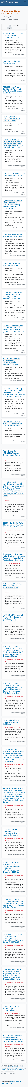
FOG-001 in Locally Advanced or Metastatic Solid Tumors (14, 174)
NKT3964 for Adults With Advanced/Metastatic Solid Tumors (12, 722)
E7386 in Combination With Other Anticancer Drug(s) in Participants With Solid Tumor (13, 525)
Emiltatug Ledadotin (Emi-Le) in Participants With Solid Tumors (11, 119)
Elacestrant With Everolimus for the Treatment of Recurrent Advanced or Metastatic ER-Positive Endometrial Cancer (14, 557)
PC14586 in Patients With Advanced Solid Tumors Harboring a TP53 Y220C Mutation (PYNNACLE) (12, 295)
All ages (9, 28)
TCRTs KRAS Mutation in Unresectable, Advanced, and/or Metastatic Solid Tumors (11, 362)
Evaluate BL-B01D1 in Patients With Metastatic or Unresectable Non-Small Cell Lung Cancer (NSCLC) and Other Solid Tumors (13, 144)
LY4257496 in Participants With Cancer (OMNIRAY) (12, 264)
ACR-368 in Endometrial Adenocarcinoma (12, 62)
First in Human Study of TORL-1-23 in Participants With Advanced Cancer (12, 424)
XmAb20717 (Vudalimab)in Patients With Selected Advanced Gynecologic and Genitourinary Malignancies (13, 1038)
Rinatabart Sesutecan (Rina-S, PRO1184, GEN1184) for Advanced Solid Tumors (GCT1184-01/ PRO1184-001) (13, 328)
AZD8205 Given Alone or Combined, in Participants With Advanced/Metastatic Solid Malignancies (12, 90)
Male (18, 25)
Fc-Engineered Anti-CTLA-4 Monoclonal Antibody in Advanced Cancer (12, 586)
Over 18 (20, 28)
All (10, 25)
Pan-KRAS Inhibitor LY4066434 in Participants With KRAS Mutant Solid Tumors (11, 832)
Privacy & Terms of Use (7, 1083)
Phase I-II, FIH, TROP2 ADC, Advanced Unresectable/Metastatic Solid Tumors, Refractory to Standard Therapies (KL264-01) (11, 867)
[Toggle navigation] (25, 2)
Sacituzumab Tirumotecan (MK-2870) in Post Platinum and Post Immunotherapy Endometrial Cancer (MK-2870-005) (13, 938)
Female (14, 25)
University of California (15, 1081)
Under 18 (14, 28)
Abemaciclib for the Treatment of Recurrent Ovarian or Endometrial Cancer (13, 35)
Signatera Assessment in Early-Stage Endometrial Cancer (11, 1008)
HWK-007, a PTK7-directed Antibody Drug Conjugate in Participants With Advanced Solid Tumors (13, 618)
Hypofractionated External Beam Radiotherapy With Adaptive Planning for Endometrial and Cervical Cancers (12, 204)
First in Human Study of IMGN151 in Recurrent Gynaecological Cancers (12, 453)
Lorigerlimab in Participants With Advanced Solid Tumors (13, 235)
